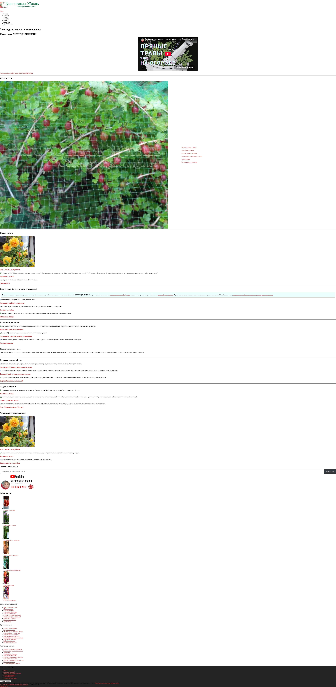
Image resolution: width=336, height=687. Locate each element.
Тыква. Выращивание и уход (12, 673)
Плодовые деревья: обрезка (12, 663)
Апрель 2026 (5, 283)
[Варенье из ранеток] (6, 508)
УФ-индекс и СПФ (7, 276)
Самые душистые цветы (9, 400)
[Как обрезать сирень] (6, 523)
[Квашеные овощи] (6, 584)
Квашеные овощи (6, 317)
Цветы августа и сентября (10, 463)
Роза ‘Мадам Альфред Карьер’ (12, 407)
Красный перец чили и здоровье (13, 638)
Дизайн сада (7, 621)
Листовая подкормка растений (13, 649)
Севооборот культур (9, 618)
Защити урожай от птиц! (188, 147)
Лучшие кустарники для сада (12, 615)
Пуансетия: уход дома (10, 678)
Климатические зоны (10, 620)
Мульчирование (8, 609)
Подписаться (330, 471)
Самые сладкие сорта (10, 600)
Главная (6, 14)
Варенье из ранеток (9, 510)
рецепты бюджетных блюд (165, 295)
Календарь (7, 22)
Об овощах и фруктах (10, 642)
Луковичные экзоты (9, 675)
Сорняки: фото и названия (189, 162)
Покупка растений (9, 662)
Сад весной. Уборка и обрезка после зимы (16, 367)
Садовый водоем (9, 610)
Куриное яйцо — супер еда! (12, 633)
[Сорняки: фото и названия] (6, 538)
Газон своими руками (10, 655)
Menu (1, 11)
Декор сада (7, 652)
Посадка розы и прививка (189, 153)
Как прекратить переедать (11, 636)
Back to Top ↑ (4, 686)
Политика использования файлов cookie (107, 683)
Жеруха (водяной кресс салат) (11, 381)
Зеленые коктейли (7, 310)
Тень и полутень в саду (10, 607)
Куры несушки (8, 23)
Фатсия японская (6, 343)
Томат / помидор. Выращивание (13, 651)
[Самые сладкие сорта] (6, 599)
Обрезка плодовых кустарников (13, 657)
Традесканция (185, 159)
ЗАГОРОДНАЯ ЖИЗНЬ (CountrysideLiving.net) (14, 684)
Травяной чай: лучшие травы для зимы (15, 374)
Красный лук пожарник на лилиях (191, 156)
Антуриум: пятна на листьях (12, 570)
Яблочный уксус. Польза (11, 634)
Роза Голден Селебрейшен (10, 270)
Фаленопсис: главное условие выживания (16, 336)
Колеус (6, 670)
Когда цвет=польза (9, 630)
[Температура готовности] (6, 553)
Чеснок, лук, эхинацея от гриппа (13, 631)
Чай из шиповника (9, 641)
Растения (6, 15)
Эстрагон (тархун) (9, 676)
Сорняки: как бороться (10, 654)
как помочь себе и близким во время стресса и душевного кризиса (253, 295)
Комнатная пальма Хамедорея (11, 329)
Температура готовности (11, 555)
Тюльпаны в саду (6, 393)
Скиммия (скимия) (9, 672)
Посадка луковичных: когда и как (14, 660)
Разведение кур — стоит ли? (12, 616)
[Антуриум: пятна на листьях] (6, 569)
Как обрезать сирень (187, 150)
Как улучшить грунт (10, 613)
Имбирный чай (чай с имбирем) (12, 303)
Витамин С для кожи (10, 639)
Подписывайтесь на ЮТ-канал (16, 73)
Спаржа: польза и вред (10, 628)
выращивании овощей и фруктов (120, 295)
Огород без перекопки (10, 612)
